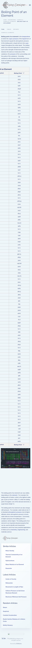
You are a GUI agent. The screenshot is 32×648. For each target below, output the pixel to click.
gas (27, 43)
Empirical (6, 611)
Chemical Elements (7, 32)
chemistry (14, 529)
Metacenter (9, 583)
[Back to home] (14, 5)
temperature (26, 36)
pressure (13, 54)
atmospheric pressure (15, 512)
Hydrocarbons (10, 560)
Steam (5, 607)
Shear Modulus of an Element (15, 564)
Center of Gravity (11, 579)
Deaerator (9, 568)
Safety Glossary (8, 625)
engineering (21, 529)
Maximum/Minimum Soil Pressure (16, 597)
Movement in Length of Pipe (14, 587)
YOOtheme (19, 643)
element (14, 495)
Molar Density (10, 550)
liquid (24, 39)
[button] (30, 5)
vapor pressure (13, 39)
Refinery (16, 29)
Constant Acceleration (10, 615)
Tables (9, 29)
